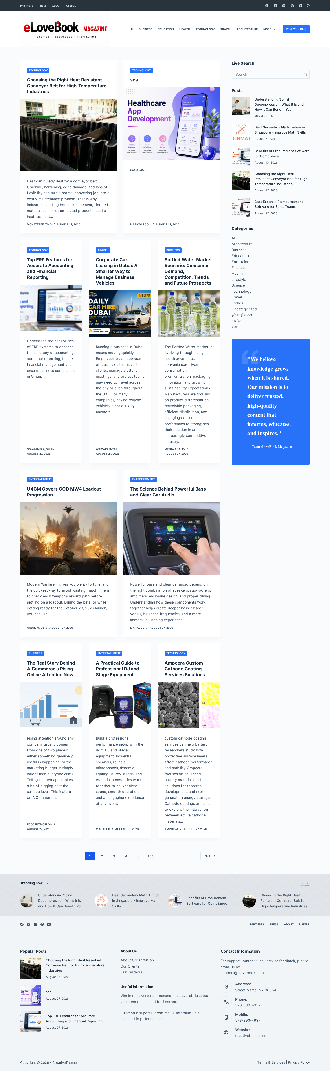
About (56, 5)
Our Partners (131, 972)
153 (150, 856)
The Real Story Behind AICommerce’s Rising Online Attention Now (51, 668)
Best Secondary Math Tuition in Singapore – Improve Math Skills (136, 901)
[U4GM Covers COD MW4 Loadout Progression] (68, 538)
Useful (71, 5)
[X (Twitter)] (275, 5)
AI (131, 29)
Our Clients (130, 966)
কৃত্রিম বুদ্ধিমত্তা (242, 315)
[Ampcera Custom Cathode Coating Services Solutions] (189, 705)
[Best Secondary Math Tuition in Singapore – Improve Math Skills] (241, 133)
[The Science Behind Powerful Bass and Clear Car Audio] (171, 538)
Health (184, 29)
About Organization (137, 960)
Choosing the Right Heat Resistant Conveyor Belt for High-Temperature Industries (66, 85)
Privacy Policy (299, 1062)
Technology (205, 29)
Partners (26, 5)
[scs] (171, 123)
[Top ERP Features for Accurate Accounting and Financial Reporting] (51, 308)
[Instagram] (283, 5)
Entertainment (40, 479)
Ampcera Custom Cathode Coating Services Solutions (185, 668)
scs (134, 80)
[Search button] (305, 74)
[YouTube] (300, 5)
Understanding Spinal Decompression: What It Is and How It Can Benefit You (279, 104)
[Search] (308, 5)
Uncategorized (244, 309)
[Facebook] (266, 5)
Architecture (247, 29)
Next (208, 856)
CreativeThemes (65, 1062)
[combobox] (266, 74)
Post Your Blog (296, 29)
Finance (238, 267)
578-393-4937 (247, 1005)
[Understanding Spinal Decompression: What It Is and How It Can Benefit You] (241, 106)
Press (42, 5)
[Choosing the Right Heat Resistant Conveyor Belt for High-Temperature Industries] (68, 135)
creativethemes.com (252, 1035)
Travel (225, 29)
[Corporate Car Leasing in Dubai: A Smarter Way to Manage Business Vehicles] (120, 313)
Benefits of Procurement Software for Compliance (206, 901)
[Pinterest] (292, 5)
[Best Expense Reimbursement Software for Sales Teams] (241, 207)
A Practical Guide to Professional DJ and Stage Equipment (117, 668)
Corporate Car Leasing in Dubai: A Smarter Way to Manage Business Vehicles (117, 271)
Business (145, 29)
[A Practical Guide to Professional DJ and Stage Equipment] (120, 705)
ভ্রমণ (235, 327)
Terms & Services (271, 1062)
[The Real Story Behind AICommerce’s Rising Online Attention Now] (51, 705)
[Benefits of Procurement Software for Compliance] (241, 157)
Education (166, 29)
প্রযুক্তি (236, 321)
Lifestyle (239, 279)
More (267, 29)
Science (238, 285)
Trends (237, 303)
